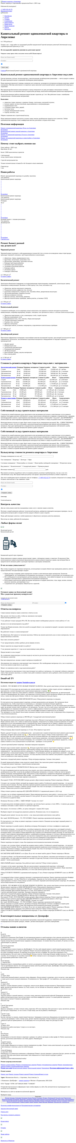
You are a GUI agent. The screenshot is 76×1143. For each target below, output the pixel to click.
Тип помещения (6, 459)
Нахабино (37, 1100)
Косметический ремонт (8, 367)
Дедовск (45, 1098)
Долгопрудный (59, 1098)
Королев (42, 1099)
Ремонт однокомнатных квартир (26, 1065)
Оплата (6, 17)
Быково (30, 1098)
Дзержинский (51, 1098)
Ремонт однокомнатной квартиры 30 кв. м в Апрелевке (18, 128)
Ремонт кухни (43, 1074)
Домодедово (67, 1098)
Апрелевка (18, 1098)
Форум (6, 27)
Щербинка (50, 1102)
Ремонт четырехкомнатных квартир (17, 1066)
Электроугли (65, 1102)
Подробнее (4, 129)
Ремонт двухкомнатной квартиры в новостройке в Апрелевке (20, 138)
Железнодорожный (7, 1099)
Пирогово (53, 1100)
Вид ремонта (5, 466)
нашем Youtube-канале (26, 682)
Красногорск (61, 1099)
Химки (40, 1102)
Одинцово (48, 1100)
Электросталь (58, 1102)
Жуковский (16, 1099)
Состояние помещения (8, 463)
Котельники (48, 1099)
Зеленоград (29, 1099)
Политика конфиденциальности (11, 1105)
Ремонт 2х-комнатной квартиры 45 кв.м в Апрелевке (17, 134)
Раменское (71, 1100)
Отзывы (7, 19)
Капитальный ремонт (8, 377)
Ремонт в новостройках (8, 1065)
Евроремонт (45, 1068)
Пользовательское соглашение (31, 1105)
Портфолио (8, 16)
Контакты (7, 29)
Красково (54, 1099)
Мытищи (31, 1100)
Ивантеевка (36, 1099)
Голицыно (39, 1098)
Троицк (31, 1102)
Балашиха (24, 1098)
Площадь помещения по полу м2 (11, 456)
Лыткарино (20, 1100)
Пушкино (64, 1100)
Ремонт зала (4, 1074)
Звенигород (22, 1099)
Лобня (4, 1100)
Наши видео (8, 24)
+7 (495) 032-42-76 (6, 9)
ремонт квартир (24, 1080)
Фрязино (35, 1102)
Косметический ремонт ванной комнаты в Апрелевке (18, 131)
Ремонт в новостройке (8, 398)
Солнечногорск (15, 1102)
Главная (3, 70)
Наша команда (9, 22)
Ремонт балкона (34, 1074)
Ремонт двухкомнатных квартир (47, 1065)
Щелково (44, 1102)
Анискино (12, 1098)
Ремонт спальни (14, 1074)
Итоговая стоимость (7, 469)
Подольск (59, 1100)
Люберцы (26, 1100)
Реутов (9, 1102)
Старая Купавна (24, 1102)
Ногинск (42, 1100)
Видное (34, 1098)
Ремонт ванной (24, 1074)
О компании (8, 21)
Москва (7, 1098)
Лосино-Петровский (11, 1100)
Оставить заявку (6, 276)
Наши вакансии (9, 26)
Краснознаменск (69, 1099)
